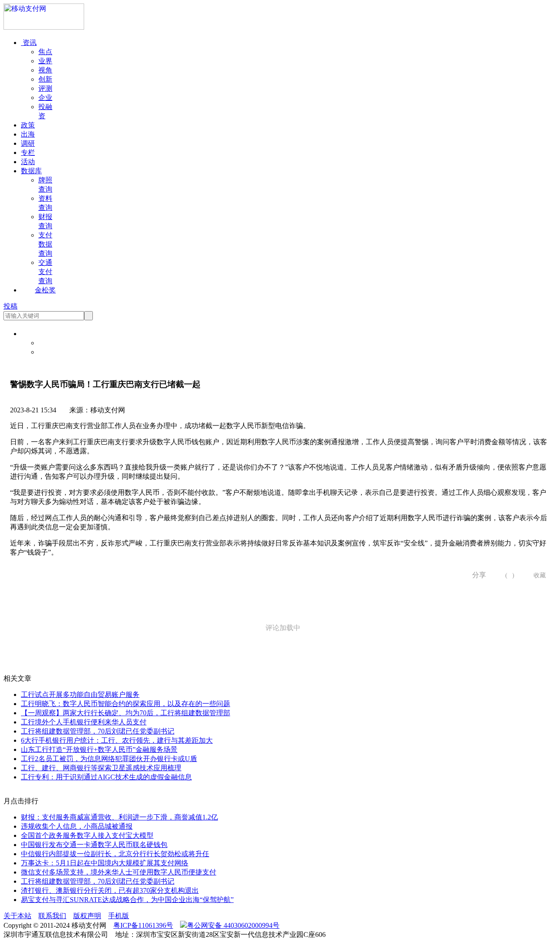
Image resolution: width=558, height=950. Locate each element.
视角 (45, 70)
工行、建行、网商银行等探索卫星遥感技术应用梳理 (101, 768)
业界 (45, 61)
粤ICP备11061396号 (143, 925)
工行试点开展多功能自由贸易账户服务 (80, 694)
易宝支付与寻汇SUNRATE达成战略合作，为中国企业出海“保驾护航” (127, 899)
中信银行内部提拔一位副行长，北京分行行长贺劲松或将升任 (115, 853)
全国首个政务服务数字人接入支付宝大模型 (87, 835)
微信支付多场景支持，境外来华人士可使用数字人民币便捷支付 (118, 872)
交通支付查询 (45, 272)
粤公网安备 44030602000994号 (233, 925)
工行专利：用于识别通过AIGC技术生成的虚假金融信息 (106, 777)
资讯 (29, 42)
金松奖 (45, 290)
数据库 (31, 171)
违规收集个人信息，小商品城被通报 (77, 826)
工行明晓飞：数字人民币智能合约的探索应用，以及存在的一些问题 (125, 703)
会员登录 (52, 342)
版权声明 (87, 915)
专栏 (28, 152)
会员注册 (52, 352)
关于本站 (17, 915)
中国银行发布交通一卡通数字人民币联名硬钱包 (94, 844)
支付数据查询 (45, 244)
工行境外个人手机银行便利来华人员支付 (83, 722)
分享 (476, 575)
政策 (28, 125)
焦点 (45, 51)
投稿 (10, 306)
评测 (45, 88)
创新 (45, 79)
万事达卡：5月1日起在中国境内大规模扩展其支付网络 (104, 863)
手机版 (118, 915)
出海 (28, 134)
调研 (28, 143)
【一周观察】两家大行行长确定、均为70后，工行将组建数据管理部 (125, 713)
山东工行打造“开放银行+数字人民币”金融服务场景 (99, 749)
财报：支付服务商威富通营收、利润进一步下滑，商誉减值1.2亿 (119, 817)
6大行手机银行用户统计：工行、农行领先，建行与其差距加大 (117, 740)
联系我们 (52, 915)
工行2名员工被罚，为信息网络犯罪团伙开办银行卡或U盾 (109, 758)
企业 (45, 97)
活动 (28, 161)
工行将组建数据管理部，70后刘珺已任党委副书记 (97, 731)
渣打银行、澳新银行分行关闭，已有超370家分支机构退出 (110, 890)
